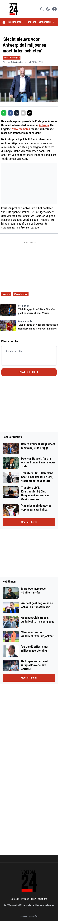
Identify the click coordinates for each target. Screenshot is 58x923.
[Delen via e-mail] (23, 113)
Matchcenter (15, 21)
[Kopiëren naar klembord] (29, 113)
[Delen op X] (16, 113)
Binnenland (45, 21)
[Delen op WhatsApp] (3, 113)
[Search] (42, 9)
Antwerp (44, 125)
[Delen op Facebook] (10, 113)
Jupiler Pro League (11, 57)
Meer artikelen (29, 522)
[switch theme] (48, 9)
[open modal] (54, 9)
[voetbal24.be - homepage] (13, 9)
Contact (15, 898)
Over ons (42, 898)
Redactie (14, 62)
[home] (4, 22)
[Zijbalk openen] (3, 9)
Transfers (30, 21)
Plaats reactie (29, 372)
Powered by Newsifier (29, 916)
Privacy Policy (28, 898)
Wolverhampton (20, 129)
